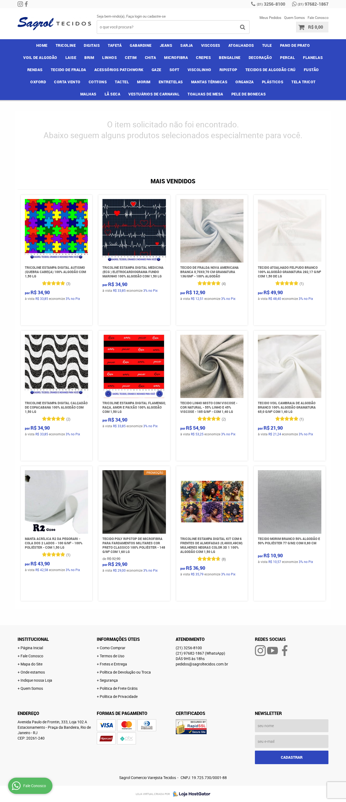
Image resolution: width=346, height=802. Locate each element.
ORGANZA (244, 81)
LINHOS (109, 57)
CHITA (150, 57)
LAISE (70, 57)
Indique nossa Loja (36, 680)
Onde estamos (33, 672)
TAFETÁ (115, 45)
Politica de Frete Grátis (119, 688)
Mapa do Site (31, 664)
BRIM (89, 57)
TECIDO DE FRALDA (68, 69)
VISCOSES (210, 45)
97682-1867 (313, 4)
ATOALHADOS (241, 45)
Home (42, 45)
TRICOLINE (66, 45)
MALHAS (88, 94)
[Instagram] (20, 4)
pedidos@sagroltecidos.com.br (202, 664)
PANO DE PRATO (295, 45)
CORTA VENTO (67, 81)
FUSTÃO (311, 69)
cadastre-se (156, 16)
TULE (267, 45)
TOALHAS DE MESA (205, 94)
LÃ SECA (113, 94)
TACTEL (122, 81)
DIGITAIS (92, 45)
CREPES (203, 57)
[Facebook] (26, 4)
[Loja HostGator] (190, 794)
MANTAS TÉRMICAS (209, 81)
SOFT (174, 69)
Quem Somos (294, 17)
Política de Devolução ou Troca (125, 672)
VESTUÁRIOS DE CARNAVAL (153, 94)
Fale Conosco (318, 17)
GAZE (156, 69)
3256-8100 (271, 4)
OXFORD (38, 81)
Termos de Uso (112, 655)
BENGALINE (230, 57)
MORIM (144, 81)
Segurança (109, 680)
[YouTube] (272, 650)
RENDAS (35, 69)
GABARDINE (141, 45)
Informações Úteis (118, 639)
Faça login (134, 16)
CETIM (131, 57)
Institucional (33, 639)
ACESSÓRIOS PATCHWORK (119, 69)
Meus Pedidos (270, 17)
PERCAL (287, 57)
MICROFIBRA (176, 57)
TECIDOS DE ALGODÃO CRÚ (270, 69)
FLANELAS (313, 57)
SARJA (186, 45)
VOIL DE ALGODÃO (40, 57)
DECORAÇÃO (260, 57)
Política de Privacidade (119, 696)
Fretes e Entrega (113, 664)
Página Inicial (32, 647)
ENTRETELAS (171, 81)
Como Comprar (112, 647)
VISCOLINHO (199, 69)
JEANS (166, 45)
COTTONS (98, 81)
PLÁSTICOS (273, 81)
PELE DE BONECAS (248, 94)
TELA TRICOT (303, 81)
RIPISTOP (228, 69)
